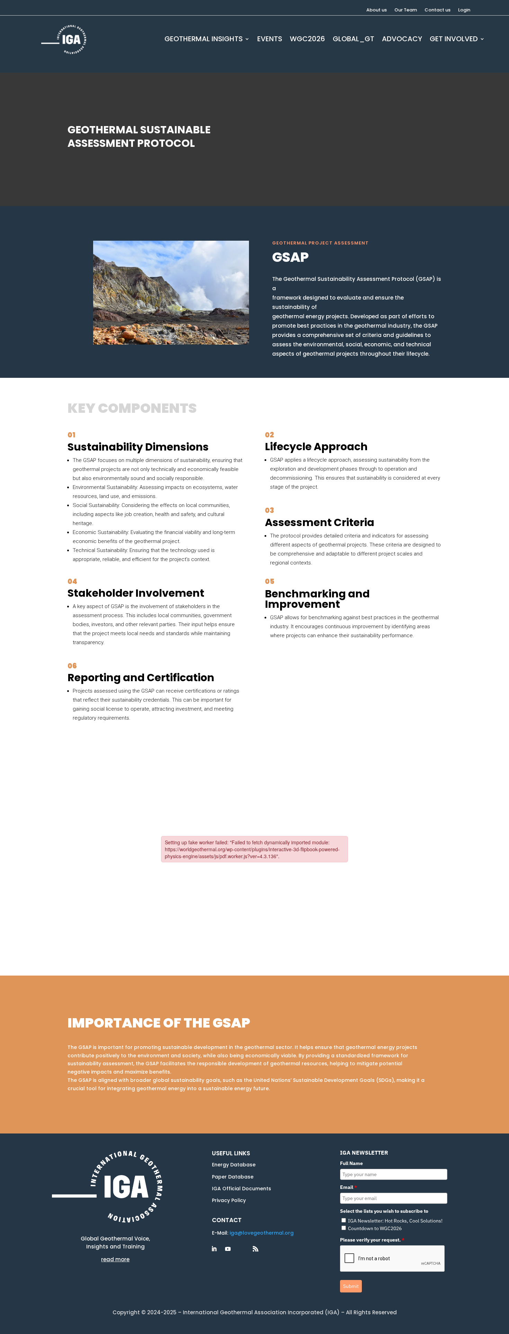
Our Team (405, 10)
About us (376, 10)
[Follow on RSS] (255, 1248)
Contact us (437, 10)
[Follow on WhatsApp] (241, 1248)
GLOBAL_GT (353, 40)
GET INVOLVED (454, 40)
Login (464, 10)
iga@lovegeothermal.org (262, 1232)
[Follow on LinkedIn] (214, 1248)
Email (348, 1187)
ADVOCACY (402, 40)
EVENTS (269, 40)
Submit (351, 1286)
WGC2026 (307, 40)
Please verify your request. (372, 1240)
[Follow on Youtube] (227, 1248)
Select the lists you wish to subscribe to (384, 1211)
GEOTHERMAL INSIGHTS (203, 40)
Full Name (351, 1163)
